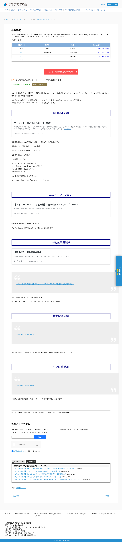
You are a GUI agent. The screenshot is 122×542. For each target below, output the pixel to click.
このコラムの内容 (19, 462)
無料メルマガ (22, 10)
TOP (6, 10)
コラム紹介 (48, 10)
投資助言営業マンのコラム (40, 84)
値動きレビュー (21, 488)
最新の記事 (31, 462)
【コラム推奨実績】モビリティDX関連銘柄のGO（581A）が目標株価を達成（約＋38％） (44, 468)
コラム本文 (58, 10)
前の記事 (16, 496)
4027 (21, 56)
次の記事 (106, 496)
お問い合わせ (100, 10)
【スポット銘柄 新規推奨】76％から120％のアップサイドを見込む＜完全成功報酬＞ (45, 284)
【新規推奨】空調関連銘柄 (25, 385)
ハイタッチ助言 (87, 10)
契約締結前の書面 (23, 514)
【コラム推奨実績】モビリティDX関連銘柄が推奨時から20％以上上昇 (37, 477)
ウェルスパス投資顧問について (105, 514)
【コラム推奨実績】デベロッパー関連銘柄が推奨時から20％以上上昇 (36, 471)
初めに (13, 10)
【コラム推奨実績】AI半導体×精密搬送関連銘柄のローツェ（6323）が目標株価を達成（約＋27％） (47, 479)
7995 (21, 60)
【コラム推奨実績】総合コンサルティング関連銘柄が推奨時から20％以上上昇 (39, 474)
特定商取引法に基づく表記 (78, 514)
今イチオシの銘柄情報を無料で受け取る (61, 72)
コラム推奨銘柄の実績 (72, 10)
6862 (21, 52)
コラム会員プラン (36, 10)
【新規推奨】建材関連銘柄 (25, 334)
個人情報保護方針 (19, 451)
